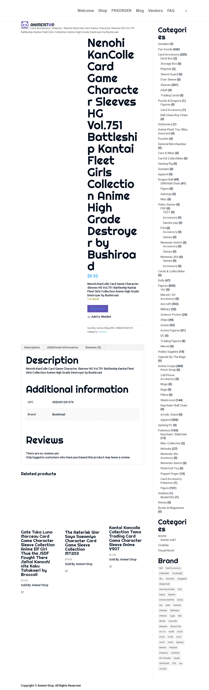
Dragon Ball (165, 179)
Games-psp (170, 222)
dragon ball (164, 584)
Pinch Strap (168, 369)
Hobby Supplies (168, 351)
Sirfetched (164, 663)
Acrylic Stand (169, 414)
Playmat (166, 69)
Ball (161, 568)
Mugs (164, 384)
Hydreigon (174, 610)
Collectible (164, 573)
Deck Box (167, 58)
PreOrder (175, 653)
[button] (99, 317)
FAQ (170, 11)
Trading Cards (170, 95)
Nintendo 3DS (169, 257)
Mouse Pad (175, 626)
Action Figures (170, 330)
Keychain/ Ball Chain (174, 405)
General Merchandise (172, 144)
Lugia (172, 616)
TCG (174, 663)
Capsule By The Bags (172, 357)
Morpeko (163, 626)
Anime (165, 325)
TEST (166, 212)
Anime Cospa (167, 366)
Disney (162, 502)
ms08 (171, 632)
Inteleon (163, 616)
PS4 (163, 228)
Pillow (164, 394)
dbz (161, 579)
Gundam (163, 44)
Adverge (166, 194)
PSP (163, 208)
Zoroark (162, 669)
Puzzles (163, 138)
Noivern (162, 647)
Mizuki (162, 621)
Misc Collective (171, 443)
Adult (164, 90)
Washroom (168, 400)
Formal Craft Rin (166, 600)
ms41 (179, 637)
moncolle (173, 621)
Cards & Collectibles (171, 271)
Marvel (165, 346)
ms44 (170, 642)
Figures (165, 104)
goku (168, 605)
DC (162, 335)
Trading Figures (171, 341)
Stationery (165, 124)
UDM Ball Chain (170, 183)
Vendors (155, 11)
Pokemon (164, 430)
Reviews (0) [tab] (93, 347)
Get (160, 605)
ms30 (162, 637)
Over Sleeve (168, 79)
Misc (164, 199)
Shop (102, 11)
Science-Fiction (171, 314)
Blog (140, 11)
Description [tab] (32, 347)
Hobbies (163, 493)
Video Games (167, 204)
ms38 (170, 637)
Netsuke (166, 448)
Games (167, 237)
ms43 (162, 642)
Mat (180, 616)
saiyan (177, 658)
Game (180, 600)
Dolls (161, 280)
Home (24, 28)
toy (180, 663)
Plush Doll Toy (170, 468)
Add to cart (98, 308)
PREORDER (121, 11)
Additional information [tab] (62, 347)
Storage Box (169, 63)
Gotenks (177, 605)
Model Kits (167, 497)
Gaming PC (165, 425)
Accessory (170, 217)
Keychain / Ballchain (174, 434)
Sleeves (57, 28)
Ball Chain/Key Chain (174, 115)
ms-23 (162, 632)
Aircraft (166, 304)
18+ (163, 289)
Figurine (171, 594)
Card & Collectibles (170, 158)
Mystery (180, 642)
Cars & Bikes (166, 153)
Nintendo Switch (171, 242)
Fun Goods (165, 49)
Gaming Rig (165, 163)
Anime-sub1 (168, 540)
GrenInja (163, 610)
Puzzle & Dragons (169, 100)
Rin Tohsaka (164, 658)
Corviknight (177, 573)
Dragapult (182, 579)
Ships (164, 319)
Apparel (163, 174)
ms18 (179, 632)
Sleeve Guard (169, 74)
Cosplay (163, 545)
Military (165, 309)
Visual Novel (166, 550)
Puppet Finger (170, 473)
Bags (164, 389)
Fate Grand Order (167, 589)
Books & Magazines (171, 507)
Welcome (85, 11)
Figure (165, 188)
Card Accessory (40, 28)
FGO (180, 589)
